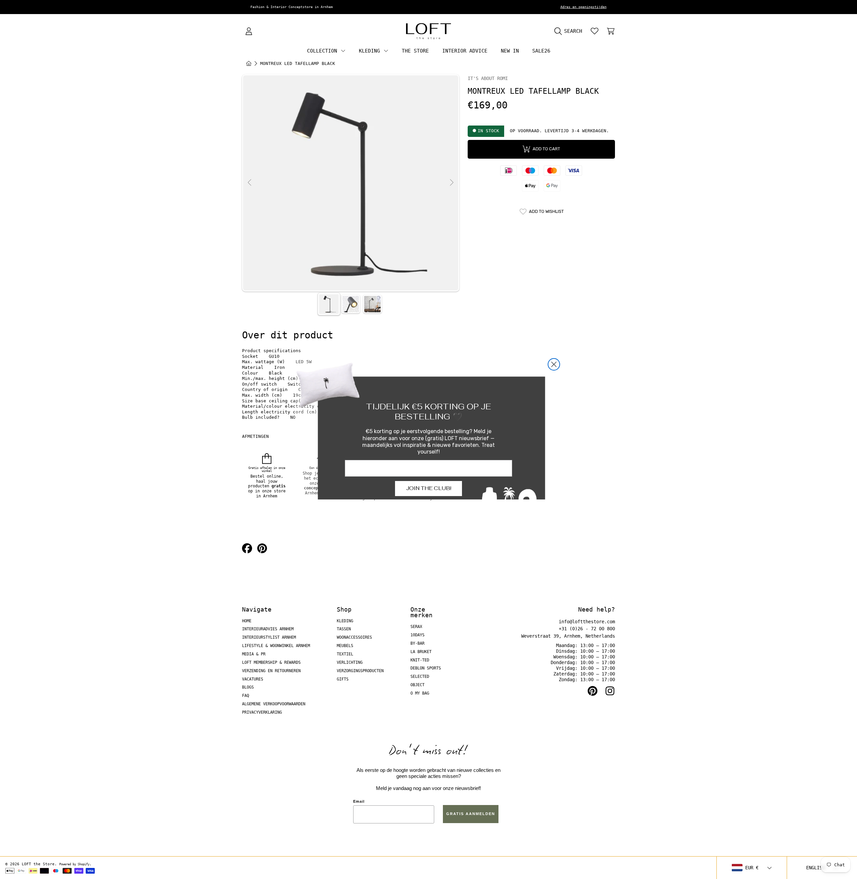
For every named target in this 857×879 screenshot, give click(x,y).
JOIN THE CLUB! (428, 488)
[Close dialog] (554, 364)
